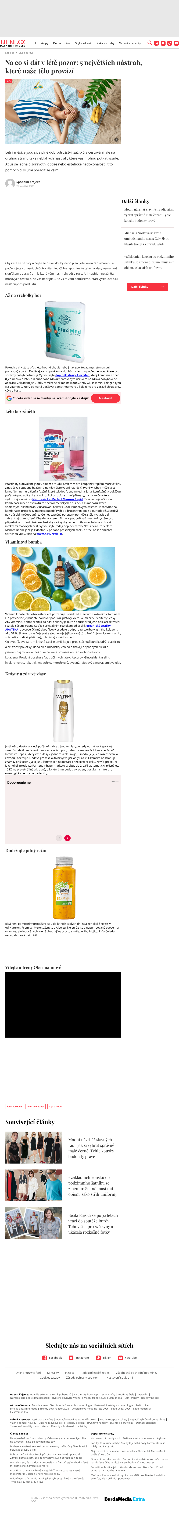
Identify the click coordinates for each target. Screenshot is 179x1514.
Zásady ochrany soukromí (83, 1377)
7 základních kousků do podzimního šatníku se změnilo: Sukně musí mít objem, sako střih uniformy (92, 1186)
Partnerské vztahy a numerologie (113, 1405)
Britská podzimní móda (23, 1408)
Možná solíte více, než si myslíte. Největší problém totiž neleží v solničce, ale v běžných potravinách (128, 1476)
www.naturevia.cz (49, 534)
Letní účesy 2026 (121, 1408)
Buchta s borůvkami (121, 1422)
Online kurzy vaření (28, 1373)
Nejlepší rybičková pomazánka (147, 1419)
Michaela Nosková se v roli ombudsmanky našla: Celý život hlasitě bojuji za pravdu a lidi (146, 238)
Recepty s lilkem (75, 1422)
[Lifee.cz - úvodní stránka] (12, 44)
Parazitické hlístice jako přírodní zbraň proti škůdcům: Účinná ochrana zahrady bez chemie (127, 1468)
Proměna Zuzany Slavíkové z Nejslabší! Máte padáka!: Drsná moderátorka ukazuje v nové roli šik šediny (45, 1472)
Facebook (55, 1358)
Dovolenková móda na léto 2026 (90, 1408)
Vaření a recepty (130, 43)
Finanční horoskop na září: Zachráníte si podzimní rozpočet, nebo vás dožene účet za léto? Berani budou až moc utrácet (129, 1460)
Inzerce (69, 1373)
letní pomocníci (35, 1106)
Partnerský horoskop (86, 1394)
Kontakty (53, 1373)
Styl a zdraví (83, 43)
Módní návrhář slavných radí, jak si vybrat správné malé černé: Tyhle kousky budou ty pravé (91, 1148)
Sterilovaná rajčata (42, 1419)
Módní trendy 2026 (95, 1397)
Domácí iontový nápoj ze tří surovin (76, 1419)
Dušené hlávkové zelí (51, 1422)
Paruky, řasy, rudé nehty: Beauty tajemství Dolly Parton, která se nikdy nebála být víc (128, 1444)
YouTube (130, 1358)
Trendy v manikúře (43, 1405)
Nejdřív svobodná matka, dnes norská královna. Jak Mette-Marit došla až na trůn (128, 1452)
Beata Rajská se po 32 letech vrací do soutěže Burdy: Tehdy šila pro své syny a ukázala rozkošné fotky (93, 1223)
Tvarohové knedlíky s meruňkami (29, 1426)
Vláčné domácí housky (23, 1422)
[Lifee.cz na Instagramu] (163, 44)
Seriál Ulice (142, 1405)
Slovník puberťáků (60, 1394)
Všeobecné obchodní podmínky (136, 1373)
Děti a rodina (61, 43)
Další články (139, 287)
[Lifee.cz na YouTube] (176, 44)
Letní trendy (131, 1397)
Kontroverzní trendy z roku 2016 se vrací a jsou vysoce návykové (128, 1438)
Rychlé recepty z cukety (113, 1419)
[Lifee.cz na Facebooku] (156, 44)
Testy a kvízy (108, 1394)
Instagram (82, 1358)
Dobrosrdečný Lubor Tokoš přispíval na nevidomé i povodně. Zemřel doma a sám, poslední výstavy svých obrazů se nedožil (46, 1456)
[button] (150, 42)
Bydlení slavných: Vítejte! (66, 1397)
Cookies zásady (50, 1377)
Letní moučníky (142, 1408)
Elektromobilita (19, 1412)
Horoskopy (41, 43)
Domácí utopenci (146, 1422)
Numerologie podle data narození (30, 1397)
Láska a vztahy (105, 43)
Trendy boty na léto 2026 (54, 1408)
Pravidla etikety (39, 1394)
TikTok (106, 1358)
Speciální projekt (28, 182)
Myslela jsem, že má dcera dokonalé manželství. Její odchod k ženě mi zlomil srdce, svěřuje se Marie (49, 1464)
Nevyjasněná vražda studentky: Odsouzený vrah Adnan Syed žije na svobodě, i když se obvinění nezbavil (48, 1440)
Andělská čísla (126, 1394)
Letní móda (115, 1397)
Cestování (142, 1394)
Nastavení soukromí (119, 1377)
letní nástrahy (14, 1106)
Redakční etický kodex (95, 1373)
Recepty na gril (150, 1397)
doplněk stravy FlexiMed (72, 375)
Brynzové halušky (97, 1422)
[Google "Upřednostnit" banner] (63, 403)
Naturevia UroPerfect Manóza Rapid (57, 499)
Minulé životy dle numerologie (74, 1405)
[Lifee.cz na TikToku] (169, 44)
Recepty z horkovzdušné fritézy (69, 1426)
